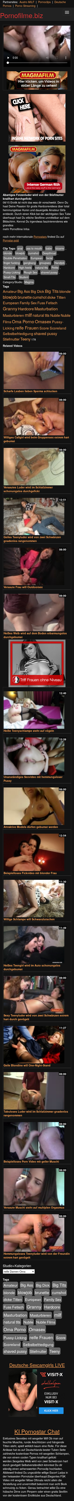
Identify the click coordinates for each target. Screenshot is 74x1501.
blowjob (20, 253)
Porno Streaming (25, 6)
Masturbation (46, 308)
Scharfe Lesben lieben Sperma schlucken (30, 391)
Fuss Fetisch (47, 302)
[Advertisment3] (37, 663)
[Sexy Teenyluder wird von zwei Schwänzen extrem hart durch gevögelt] (37, 993)
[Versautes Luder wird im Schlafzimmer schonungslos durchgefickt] (37, 464)
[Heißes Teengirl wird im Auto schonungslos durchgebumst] (37, 943)
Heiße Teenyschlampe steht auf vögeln (29, 731)
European (37, 258)
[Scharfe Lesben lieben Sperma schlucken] (37, 368)
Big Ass (23, 291)
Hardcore (9, 267)
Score (44, 327)
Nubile (55, 315)
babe (49, 248)
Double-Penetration (15, 258)
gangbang (30, 263)
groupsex (45, 263)
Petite (55, 267)
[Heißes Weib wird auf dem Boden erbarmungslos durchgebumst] (37, 610)
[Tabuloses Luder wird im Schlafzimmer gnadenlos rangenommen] (37, 1089)
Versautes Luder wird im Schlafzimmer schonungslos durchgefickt (28, 489)
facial (49, 258)
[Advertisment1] (37, 118)
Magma (29, 282)
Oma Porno (23, 321)
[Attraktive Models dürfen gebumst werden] (37, 804)
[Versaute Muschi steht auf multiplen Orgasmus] (37, 1185)
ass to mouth (34, 248)
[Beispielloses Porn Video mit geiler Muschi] (37, 1139)
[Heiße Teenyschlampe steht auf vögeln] (37, 708)
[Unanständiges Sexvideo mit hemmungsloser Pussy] (37, 754)
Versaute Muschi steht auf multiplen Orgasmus (34, 1207)
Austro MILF (27, 2)
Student (23, 277)
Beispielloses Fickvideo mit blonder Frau (30, 873)
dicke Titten (56, 297)
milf (28, 314)
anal (20, 248)
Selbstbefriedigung (18, 333)
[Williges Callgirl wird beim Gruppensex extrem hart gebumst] (37, 414)
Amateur (10, 291)
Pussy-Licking (12, 272)
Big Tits (52, 291)
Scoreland (58, 327)
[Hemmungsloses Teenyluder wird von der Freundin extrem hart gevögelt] (37, 1231)
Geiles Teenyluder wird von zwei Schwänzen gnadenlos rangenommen (32, 539)
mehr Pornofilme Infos (16, 229)
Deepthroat (49, 253)
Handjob (59, 263)
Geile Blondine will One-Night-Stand (27, 1065)
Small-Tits (9, 277)
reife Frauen (27, 328)
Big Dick (37, 291)
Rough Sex (30, 272)
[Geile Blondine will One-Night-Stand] (37, 1043)
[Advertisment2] (37, 169)
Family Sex (28, 302)
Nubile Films (45, 1322)
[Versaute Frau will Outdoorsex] (37, 564)
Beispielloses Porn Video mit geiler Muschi (31, 1161)
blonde (8, 253)
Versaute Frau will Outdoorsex (23, 587)
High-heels (25, 267)
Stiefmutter (11, 339)
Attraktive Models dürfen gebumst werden (31, 827)
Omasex (43, 321)
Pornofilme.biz (21, 15)
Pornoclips (44, 2)
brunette (25, 297)
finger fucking (12, 263)
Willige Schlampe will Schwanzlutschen (29, 919)
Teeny (25, 339)
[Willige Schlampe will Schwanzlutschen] (37, 896)
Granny (10, 308)
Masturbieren (13, 315)
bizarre (60, 248)
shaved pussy (49, 272)
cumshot (33, 253)
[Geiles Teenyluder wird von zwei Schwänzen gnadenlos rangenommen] (37, 514)
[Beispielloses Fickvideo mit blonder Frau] (37, 850)
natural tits (41, 267)
